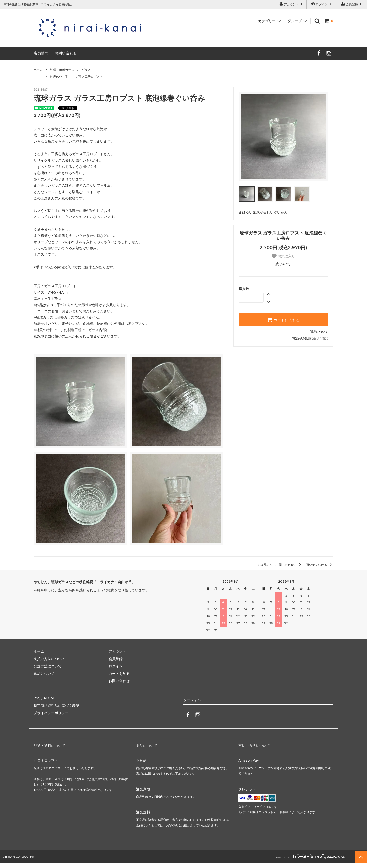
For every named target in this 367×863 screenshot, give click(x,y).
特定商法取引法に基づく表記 (56, 705)
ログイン (321, 4)
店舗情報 (41, 53)
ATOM (49, 698)
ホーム (38, 70)
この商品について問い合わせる (276, 565)
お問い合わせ (66, 53)
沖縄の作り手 (59, 76)
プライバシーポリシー (51, 713)
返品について (319, 332)
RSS (37, 698)
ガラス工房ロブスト (89, 76)
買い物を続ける (317, 565)
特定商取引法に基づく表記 (310, 338)
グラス (86, 70)
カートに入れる (286, 320)
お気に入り (286, 256)
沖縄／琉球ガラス (62, 70)
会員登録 (352, 4)
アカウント (291, 4)
